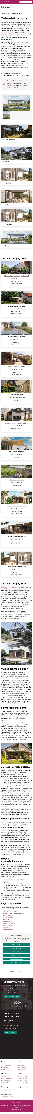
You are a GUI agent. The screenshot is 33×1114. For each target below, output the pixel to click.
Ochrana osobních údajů (24, 1105)
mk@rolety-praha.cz (12, 1025)
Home (3, 14)
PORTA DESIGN (18, 1109)
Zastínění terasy (16, 948)
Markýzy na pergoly (6, 1078)
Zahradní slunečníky (6, 1092)
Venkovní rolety (5, 1069)
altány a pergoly (10, 770)
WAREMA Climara (5, 1076)
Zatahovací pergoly (16, 959)
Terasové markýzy (5, 1080)
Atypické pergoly (8, 929)
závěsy (20, 847)
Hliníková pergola (16, 955)
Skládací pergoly (8, 925)
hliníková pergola (18, 680)
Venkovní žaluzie (22, 1069)
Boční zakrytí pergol (9, 923)
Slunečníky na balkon (6, 1094)
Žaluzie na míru (22, 1067)
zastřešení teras (6, 32)
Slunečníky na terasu (6, 1090)
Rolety (3, 1062)
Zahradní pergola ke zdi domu (10, 587)
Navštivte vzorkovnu (26, 2)
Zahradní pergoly (22, 1080)
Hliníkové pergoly (22, 1078)
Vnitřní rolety (4, 1067)
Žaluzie (20, 1062)
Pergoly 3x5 (6, 927)
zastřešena (23, 837)
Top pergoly (6, 919)
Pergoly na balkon (8, 917)
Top (1, 1113)
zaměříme (9, 85)
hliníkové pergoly (14, 34)
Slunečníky (4, 1087)
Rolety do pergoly (16, 952)
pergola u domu (22, 44)
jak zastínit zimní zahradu (14, 822)
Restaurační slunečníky (7, 1096)
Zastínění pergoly (16, 944)
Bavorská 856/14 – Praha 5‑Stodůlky (16, 985)
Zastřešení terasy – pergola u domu (13, 913)
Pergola (3, 22)
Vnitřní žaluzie (21, 1065)
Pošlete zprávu (10, 1032)
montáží (3, 720)
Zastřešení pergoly (22, 1083)
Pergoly (8, 14)
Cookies (16, 1107)
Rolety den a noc (5, 1065)
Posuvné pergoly (8, 921)
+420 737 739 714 (7, 1)
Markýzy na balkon (6, 1083)
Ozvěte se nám (22, 739)
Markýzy (3, 1073)
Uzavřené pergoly (8, 915)
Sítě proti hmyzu (23, 1087)
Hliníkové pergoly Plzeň (10, 911)
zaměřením (22, 718)
